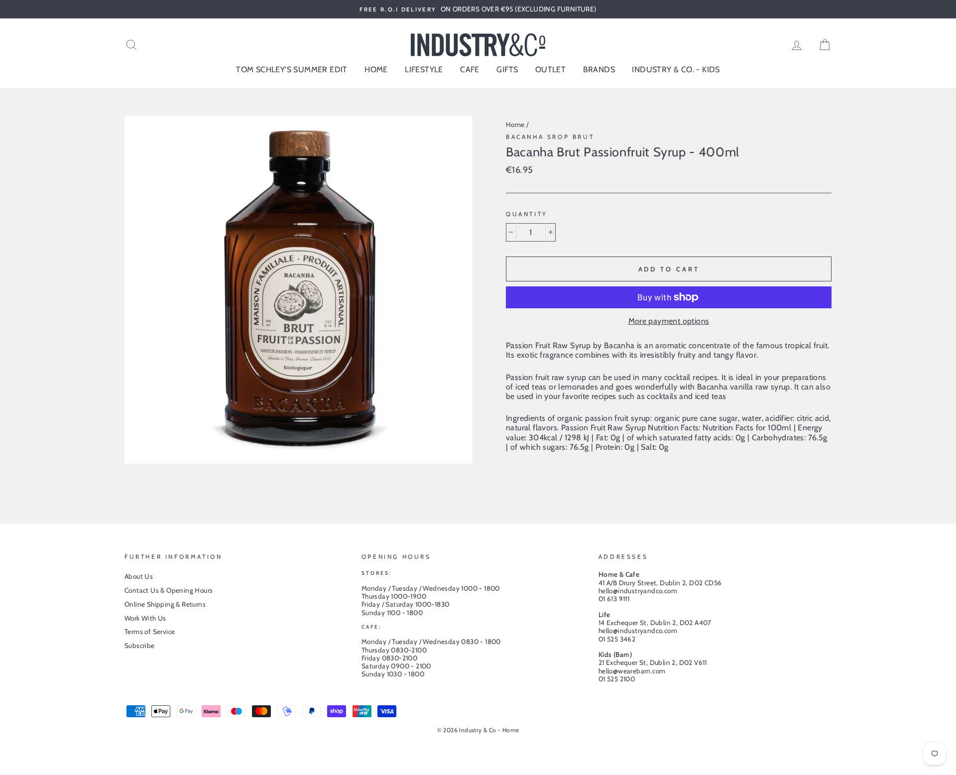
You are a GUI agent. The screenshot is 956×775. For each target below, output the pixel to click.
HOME (376, 69)
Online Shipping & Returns (165, 604)
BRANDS (599, 69)
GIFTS (507, 69)
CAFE (469, 69)
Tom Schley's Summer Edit (292, 69)
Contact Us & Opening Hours (168, 590)
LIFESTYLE (424, 69)
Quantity (527, 214)
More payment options (669, 321)
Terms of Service (149, 632)
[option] (478, 9)
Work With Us (145, 618)
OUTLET (550, 69)
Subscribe (139, 645)
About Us (138, 576)
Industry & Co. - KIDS (675, 69)
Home (515, 125)
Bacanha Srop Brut (550, 136)
